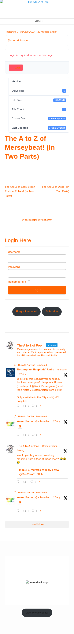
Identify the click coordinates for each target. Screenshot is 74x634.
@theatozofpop (49, 446)
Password (14, 266)
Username (14, 251)
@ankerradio (42, 421)
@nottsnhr (62, 369)
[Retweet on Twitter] (15, 364)
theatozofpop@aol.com (37, 219)
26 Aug (20, 450)
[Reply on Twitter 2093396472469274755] (19, 406)
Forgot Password (26, 311)
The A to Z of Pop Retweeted (32, 365)
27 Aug (57, 421)
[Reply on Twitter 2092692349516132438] (19, 482)
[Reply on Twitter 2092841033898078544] (19, 435)
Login (17, 67)
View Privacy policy (37, 612)
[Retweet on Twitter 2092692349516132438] (25, 482)
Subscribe (52, 311)
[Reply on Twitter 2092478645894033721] (19, 511)
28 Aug (23, 374)
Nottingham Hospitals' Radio (35, 369)
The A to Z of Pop (28, 446)
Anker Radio (25, 421)
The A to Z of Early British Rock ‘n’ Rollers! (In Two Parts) (20, 191)
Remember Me (17, 281)
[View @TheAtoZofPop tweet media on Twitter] (20, 426)
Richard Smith (49, 32)
